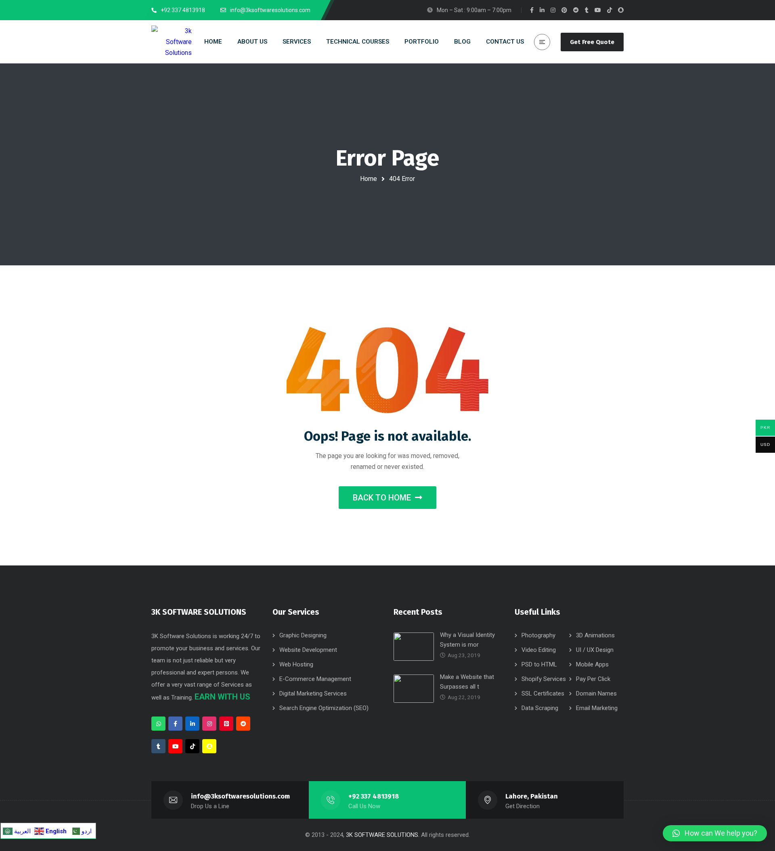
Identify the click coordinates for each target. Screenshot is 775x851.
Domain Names (596, 693)
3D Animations (595, 635)
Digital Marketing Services (313, 693)
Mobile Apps (592, 664)
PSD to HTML (539, 664)
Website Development (308, 649)
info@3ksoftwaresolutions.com (240, 796)
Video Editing (539, 649)
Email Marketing (597, 708)
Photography (538, 635)
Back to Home (382, 497)
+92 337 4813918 (373, 796)
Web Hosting (296, 664)
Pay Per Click (593, 679)
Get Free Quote (592, 42)
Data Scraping (540, 708)
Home (368, 179)
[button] (715, 833)
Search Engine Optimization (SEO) (324, 708)
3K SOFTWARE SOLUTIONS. (382, 834)
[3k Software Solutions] (171, 42)
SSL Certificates (543, 693)
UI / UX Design (595, 649)
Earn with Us (222, 697)
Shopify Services (544, 679)
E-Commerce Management (315, 679)
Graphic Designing (303, 635)
